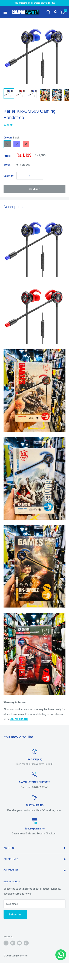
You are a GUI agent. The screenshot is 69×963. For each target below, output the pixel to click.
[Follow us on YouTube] (19, 943)
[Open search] (48, 12)
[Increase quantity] (39, 176)
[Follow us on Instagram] (12, 943)
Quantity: (9, 175)
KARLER (8, 125)
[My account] (55, 12)
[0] (62, 12)
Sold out (34, 188)
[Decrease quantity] (20, 176)
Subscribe (15, 914)
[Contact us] (60, 954)
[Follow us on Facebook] (6, 943)
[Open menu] (5, 12)
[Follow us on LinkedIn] (26, 943)
